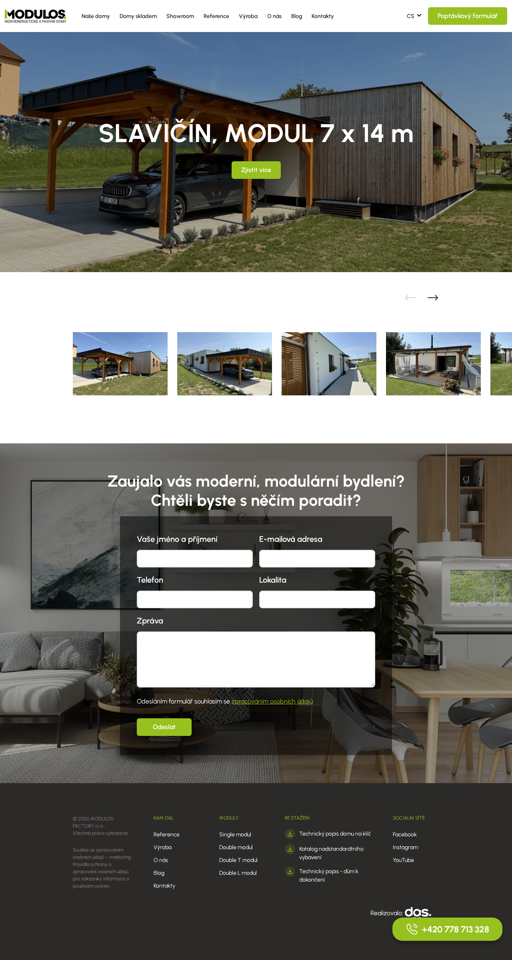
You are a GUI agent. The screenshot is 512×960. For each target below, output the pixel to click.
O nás (274, 16)
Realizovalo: (387, 913)
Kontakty (323, 16)
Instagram (405, 847)
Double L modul (238, 873)
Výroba (248, 16)
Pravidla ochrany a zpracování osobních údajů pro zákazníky (100, 872)
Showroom (180, 16)
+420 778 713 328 (455, 929)
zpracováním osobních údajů (272, 701)
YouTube (403, 860)
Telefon (150, 580)
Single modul (235, 834)
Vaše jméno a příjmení (177, 539)
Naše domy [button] (96, 16)
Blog (296, 16)
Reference (216, 16)
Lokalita (272, 580)
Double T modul (238, 860)
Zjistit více (256, 170)
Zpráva (150, 620)
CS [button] (410, 16)
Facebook (405, 834)
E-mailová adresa (290, 539)
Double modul (236, 847)
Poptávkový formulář (468, 16)
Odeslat (164, 727)
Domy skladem (138, 16)
